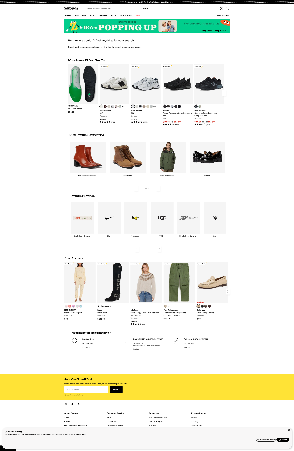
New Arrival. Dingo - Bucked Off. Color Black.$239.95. (113, 291)
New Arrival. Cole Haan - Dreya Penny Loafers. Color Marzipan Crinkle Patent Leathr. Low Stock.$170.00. (212, 291)
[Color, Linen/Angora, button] (109, 106)
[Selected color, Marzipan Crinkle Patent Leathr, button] (198, 306)
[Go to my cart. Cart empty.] (227, 8)
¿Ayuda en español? (115, 425)
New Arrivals (196, 425)
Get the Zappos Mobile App (75, 425)
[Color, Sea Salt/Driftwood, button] (144, 106)
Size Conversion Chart (158, 418)
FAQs (109, 418)
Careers (67, 421)
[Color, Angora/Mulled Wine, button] (116, 106)
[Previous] (136, 188)
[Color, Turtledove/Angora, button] (148, 106)
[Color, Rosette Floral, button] (73, 306)
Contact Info (112, 421)
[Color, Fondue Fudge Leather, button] (206, 306)
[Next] (224, 93)
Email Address (73, 389)
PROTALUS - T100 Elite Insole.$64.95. (83, 88)
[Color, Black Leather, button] (202, 306)
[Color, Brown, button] (168, 106)
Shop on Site (207, 31)
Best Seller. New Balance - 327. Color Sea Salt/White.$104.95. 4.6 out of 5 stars (114, 93)
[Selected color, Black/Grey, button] (165, 106)
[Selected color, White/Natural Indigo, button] (133, 106)
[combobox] (110, 8)
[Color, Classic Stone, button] (165, 306)
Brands (194, 418)
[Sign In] (221, 8)
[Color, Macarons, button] (66, 306)
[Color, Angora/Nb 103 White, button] (120, 106)
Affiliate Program (156, 421)
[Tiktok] (72, 403)
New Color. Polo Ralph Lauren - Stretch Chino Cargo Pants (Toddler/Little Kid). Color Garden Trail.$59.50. (179, 291)
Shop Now (165, 2)
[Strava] (78, 403)
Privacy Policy (81, 434)
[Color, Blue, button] (176, 106)
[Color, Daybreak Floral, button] (81, 306)
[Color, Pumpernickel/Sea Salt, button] (105, 106)
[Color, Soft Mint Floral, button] (77, 306)
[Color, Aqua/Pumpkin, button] (200, 106)
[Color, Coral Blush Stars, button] (70, 306)
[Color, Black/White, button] (179, 106)
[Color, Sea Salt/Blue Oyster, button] (137, 106)
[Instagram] (65, 403)
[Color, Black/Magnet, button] (140, 106)
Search (144, 8)
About (66, 418)
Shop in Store (220, 31)
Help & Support (223, 15)
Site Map (152, 425)
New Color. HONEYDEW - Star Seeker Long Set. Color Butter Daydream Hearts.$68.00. (80, 291)
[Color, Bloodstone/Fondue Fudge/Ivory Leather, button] (209, 306)
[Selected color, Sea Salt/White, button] (101, 106)
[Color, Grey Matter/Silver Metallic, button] (151, 106)
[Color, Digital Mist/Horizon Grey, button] (112, 106)
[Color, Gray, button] (172, 106)
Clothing (194, 421)
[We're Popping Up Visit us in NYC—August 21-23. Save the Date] (147, 26)
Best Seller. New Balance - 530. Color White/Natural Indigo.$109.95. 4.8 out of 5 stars (146, 93)
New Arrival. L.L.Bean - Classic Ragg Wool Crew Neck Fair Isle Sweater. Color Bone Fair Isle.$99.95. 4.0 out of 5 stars (146, 293)
